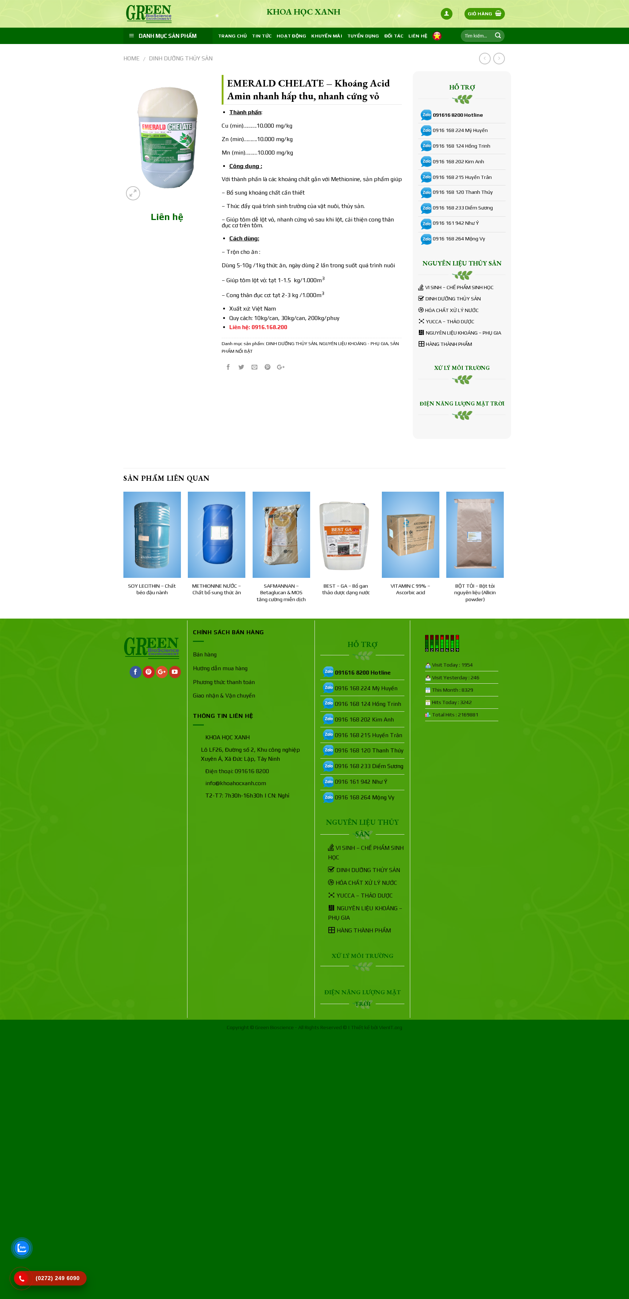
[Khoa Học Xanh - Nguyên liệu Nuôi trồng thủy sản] (159, 14)
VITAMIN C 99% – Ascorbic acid (410, 589)
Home (131, 58)
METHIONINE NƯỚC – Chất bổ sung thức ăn (216, 589)
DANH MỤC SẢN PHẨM (168, 36)
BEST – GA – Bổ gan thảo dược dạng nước (346, 589)
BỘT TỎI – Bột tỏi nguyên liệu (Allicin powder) (475, 592)
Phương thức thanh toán (224, 682)
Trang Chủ (232, 36)
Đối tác (394, 36)
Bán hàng (205, 654)
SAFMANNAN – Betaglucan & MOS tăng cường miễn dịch (281, 592)
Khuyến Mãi (326, 36)
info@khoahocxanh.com (235, 783)
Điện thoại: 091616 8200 (237, 771)
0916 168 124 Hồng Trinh (461, 146)
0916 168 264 (448, 238)
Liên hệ (417, 36)
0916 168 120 (448, 192)
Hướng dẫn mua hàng (220, 668)
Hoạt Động (291, 36)
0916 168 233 (448, 208)
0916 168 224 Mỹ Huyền (460, 130)
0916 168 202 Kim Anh (458, 161)
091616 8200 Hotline (458, 115)
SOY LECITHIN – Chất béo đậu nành (152, 589)
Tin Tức (262, 36)
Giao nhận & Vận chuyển (224, 695)
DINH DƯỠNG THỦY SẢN (181, 58)
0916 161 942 (448, 223)
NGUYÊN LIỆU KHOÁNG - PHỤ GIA (353, 343)
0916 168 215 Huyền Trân (462, 177)
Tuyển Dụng (363, 36)
